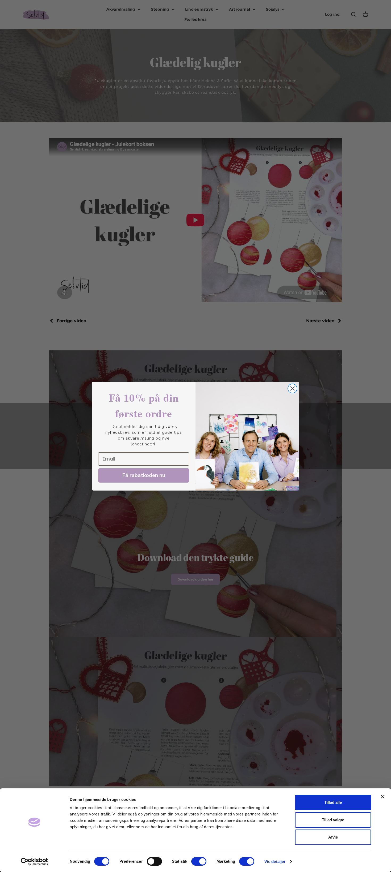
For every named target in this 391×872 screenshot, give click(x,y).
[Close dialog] (292, 388)
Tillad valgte (333, 820)
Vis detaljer (274, 861)
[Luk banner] (383, 796)
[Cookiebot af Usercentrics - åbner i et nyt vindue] (34, 862)
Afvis (333, 837)
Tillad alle (333, 802)
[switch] (154, 861)
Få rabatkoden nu (143, 475)
